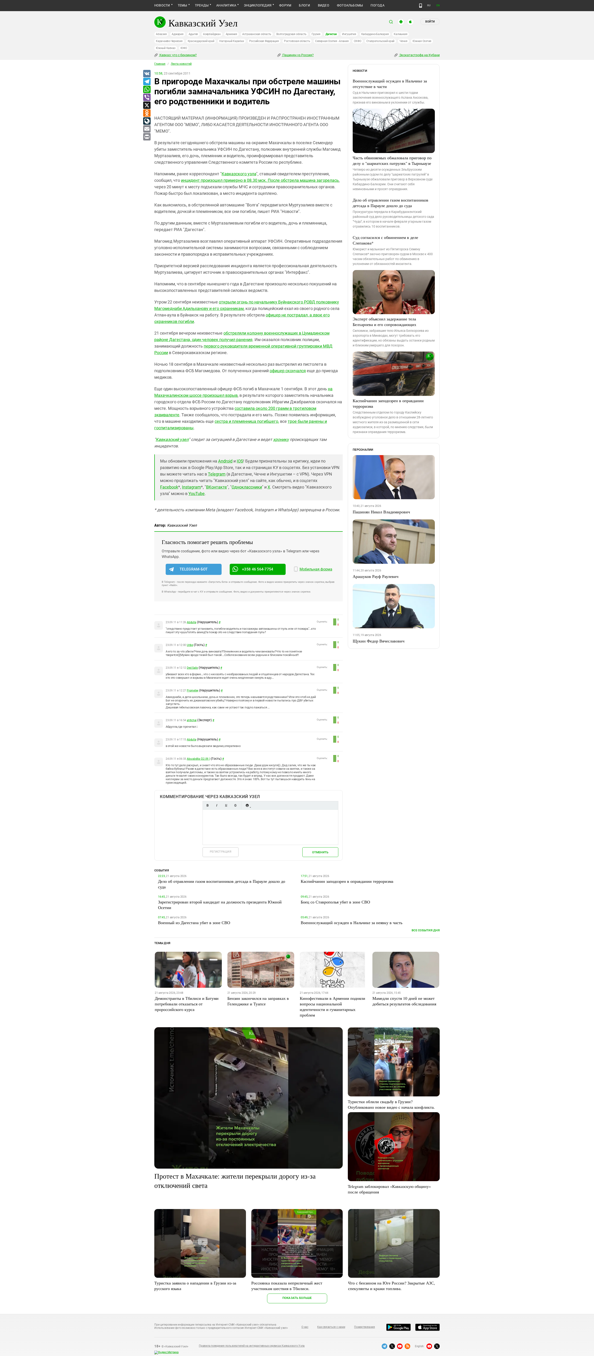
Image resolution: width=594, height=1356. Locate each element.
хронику (281, 439)
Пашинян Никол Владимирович (381, 512)
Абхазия (161, 34)
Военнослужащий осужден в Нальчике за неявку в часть (351, 922)
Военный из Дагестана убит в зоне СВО (194, 922)
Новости (162, 5)
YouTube (196, 493)
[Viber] (147, 97)
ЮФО (184, 48)
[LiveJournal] (147, 121)
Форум (285, 5)
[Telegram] (147, 82)
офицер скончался (288, 370)
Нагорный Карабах (231, 41)
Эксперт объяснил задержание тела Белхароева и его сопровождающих (384, 321)
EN (438, 5)
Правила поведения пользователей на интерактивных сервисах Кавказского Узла (252, 1345)
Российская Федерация (264, 41)
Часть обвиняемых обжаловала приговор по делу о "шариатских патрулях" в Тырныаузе (392, 160)
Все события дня (426, 930)
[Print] (147, 137)
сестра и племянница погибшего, (247, 421)
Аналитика (226, 5)
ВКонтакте (216, 487)
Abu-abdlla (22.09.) (198, 758)
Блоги (304, 5)
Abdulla (191, 622)
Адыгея (193, 34)
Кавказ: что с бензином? (178, 55)
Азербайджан (211, 34)
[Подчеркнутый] (226, 805)
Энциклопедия (257, 5)
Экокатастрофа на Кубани (419, 55)
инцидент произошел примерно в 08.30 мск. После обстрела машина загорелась (260, 180)
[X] (147, 105)
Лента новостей (181, 63)
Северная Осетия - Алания (332, 41)
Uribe (190, 645)
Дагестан (331, 34)
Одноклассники (247, 487)
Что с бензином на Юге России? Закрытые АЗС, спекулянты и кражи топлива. (391, 1285)
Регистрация (220, 851)
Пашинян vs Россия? (298, 55)
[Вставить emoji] (247, 805)
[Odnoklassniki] (147, 113)
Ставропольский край (380, 41)
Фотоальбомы (350, 5)
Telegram (217, 474)
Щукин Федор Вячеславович (378, 641)
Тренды (202, 5)
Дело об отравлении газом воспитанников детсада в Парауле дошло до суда (390, 202)
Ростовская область (297, 41)
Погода (377, 5)
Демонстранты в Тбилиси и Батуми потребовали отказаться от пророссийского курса (187, 1003)
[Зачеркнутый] (235, 805)
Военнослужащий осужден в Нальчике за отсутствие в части (390, 83)
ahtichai (192, 720)
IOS (240, 461)
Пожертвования (364, 1327)
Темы (182, 5)
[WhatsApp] (147, 90)
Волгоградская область (291, 34)
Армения (231, 34)
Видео (323, 5)
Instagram (191, 487)
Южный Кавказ (165, 48)
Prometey (192, 690)
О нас (304, 1327)
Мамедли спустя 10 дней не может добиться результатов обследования (404, 1001)
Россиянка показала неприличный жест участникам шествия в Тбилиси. (286, 1285)
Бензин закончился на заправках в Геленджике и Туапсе (258, 1001)
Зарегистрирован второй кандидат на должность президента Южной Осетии (220, 904)
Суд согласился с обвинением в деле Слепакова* (385, 240)
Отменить (320, 852)
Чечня (403, 41)
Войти (430, 21)
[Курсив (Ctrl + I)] (216, 805)
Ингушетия (349, 34)
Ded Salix (192, 667)
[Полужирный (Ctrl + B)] (207, 805)
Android (225, 461)
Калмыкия (400, 34)
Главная (159, 63)
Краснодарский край (201, 41)
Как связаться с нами (331, 1327)
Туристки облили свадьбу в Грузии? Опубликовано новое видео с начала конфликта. (391, 1104)
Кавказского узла (239, 173)
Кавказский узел (172, 439)
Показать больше (297, 1298)
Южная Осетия (422, 41)
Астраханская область (256, 34)
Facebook (169, 487)
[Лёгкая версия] (420, 5)
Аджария (177, 34)
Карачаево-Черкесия (169, 41)
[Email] (147, 129)
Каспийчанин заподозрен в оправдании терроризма (388, 403)
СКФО (357, 41)
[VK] (147, 74)
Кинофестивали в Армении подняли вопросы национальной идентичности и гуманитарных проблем (332, 1006)
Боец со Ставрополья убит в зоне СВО (335, 902)
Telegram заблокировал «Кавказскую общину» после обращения (389, 1189)
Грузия (316, 34)
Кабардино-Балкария (375, 34)
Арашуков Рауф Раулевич (375, 576)
